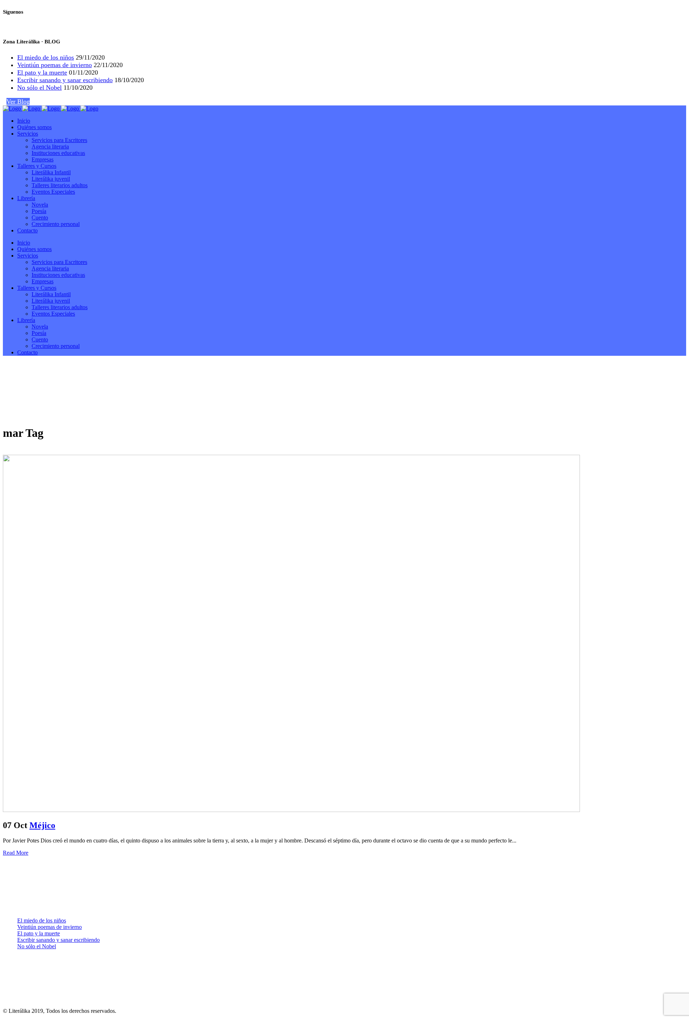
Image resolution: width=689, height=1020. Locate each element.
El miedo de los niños (45, 57)
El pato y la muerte (42, 72)
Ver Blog (18, 101)
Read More (15, 853)
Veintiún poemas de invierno (54, 65)
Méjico (42, 825)
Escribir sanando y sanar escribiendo (65, 80)
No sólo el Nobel (39, 87)
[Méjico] (291, 810)
